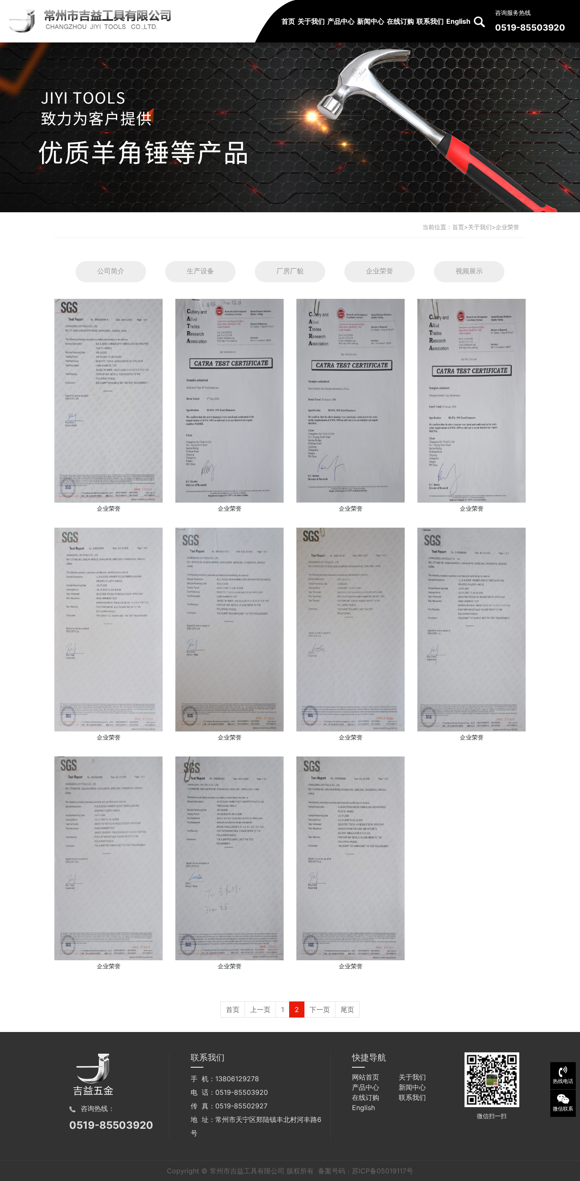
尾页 (347, 1009)
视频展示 (469, 271)
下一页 (320, 1009)
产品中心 (341, 21)
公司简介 (110, 271)
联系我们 (430, 21)
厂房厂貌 (290, 271)
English (458, 21)
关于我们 (311, 21)
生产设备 (200, 271)
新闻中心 (370, 21)
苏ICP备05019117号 (382, 1171)
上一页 (260, 1009)
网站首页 (365, 1077)
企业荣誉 (507, 227)
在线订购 (400, 21)
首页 (288, 21)
